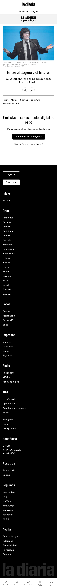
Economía (8, 244)
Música (6, 377)
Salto (5, 324)
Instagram (8, 510)
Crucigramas (9, 428)
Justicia (7, 262)
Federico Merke (10, 100)
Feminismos (9, 253)
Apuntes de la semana (14, 408)
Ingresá (39, 144)
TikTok (6, 519)
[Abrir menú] (5, 4)
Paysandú (8, 320)
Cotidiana (8, 231)
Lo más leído (9, 399)
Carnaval (7, 222)
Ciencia (6, 226)
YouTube (7, 501)
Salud (6, 285)
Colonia (7, 311)
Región (34, 11)
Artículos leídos (11, 381)
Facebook (8, 514)
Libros (6, 267)
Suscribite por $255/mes (29, 136)
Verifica (7, 294)
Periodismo (9, 372)
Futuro (6, 258)
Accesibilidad (10, 545)
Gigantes (7, 355)
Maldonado (9, 315)
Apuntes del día (11, 403)
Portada (7, 200)
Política (6, 280)
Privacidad (8, 549)
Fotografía (8, 419)
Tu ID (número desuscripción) (12, 452)
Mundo (6, 271)
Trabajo (7, 289)
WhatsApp (8, 505)
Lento (6, 351)
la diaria (7, 342)
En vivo (6, 412)
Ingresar (11, 174)
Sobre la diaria (10, 470)
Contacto (7, 554)
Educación (8, 249)
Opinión (7, 276)
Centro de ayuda (12, 536)
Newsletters (9, 492)
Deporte (7, 240)
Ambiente (8, 217)
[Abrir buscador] (52, 4)
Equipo (6, 474)
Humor (6, 424)
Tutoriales (8, 540)
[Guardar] (24, 89)
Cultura (6, 235)
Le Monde (23, 11)
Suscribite (11, 182)
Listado (6, 445)
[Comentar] (32, 89)
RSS (5, 496)
